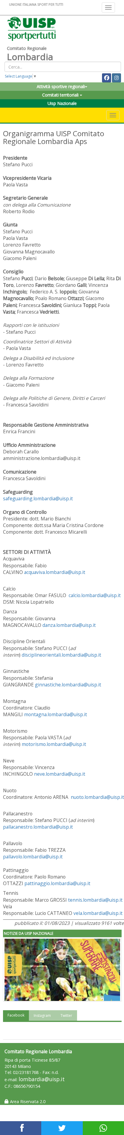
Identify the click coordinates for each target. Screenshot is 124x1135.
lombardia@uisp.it (42, 1079)
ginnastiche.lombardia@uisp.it (68, 684)
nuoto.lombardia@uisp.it (97, 797)
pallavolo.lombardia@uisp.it (33, 856)
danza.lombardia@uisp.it (69, 625)
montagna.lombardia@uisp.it (55, 714)
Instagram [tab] (42, 1015)
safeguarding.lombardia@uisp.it (38, 498)
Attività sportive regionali (61, 86)
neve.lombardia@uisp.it (59, 774)
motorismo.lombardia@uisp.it (54, 744)
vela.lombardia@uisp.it (97, 913)
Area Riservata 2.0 (27, 1101)
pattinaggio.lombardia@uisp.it (57, 883)
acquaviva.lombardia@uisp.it (54, 572)
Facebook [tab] (16, 1015)
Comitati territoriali (61, 95)
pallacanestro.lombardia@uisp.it (38, 827)
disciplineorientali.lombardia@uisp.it (61, 655)
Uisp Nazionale (62, 103)
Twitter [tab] (66, 1015)
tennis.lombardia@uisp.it (95, 900)
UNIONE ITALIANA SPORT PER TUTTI (36, 4)
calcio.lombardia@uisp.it (95, 595)
